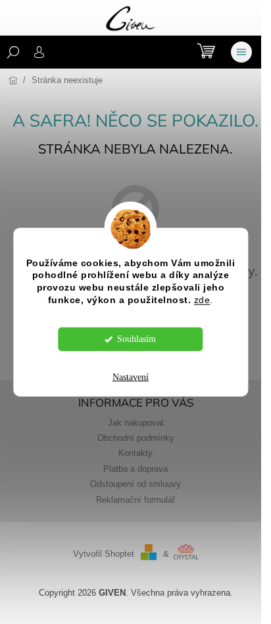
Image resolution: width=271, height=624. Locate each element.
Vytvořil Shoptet (103, 554)
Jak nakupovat (136, 423)
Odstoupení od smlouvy (135, 484)
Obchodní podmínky (135, 438)
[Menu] (241, 52)
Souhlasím (136, 339)
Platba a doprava (135, 469)
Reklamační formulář (135, 500)
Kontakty (135, 453)
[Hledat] (13, 52)
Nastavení (130, 377)
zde (202, 300)
